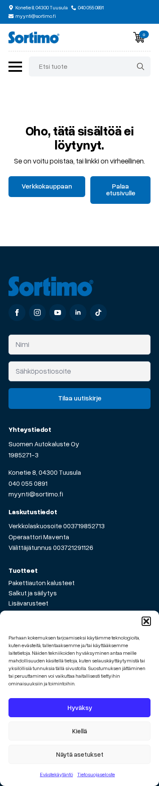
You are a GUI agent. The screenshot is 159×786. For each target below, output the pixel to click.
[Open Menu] (15, 66)
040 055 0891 (27, 483)
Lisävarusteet (28, 603)
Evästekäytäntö (56, 774)
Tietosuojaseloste (96, 774)
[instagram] (37, 312)
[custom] (98, 312)
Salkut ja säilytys (32, 592)
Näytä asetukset (79, 754)
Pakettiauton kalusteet (41, 582)
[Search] (141, 66)
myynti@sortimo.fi (35, 494)
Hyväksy (79, 707)
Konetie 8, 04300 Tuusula (44, 472)
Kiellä (79, 731)
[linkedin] (78, 312)
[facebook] (16, 312)
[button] (146, 621)
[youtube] (57, 312)
